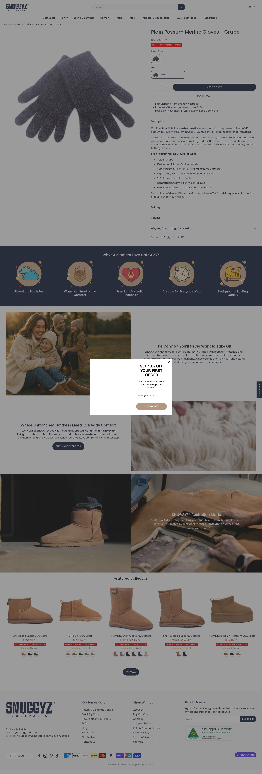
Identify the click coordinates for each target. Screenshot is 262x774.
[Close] (168, 362)
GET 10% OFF (151, 406)
